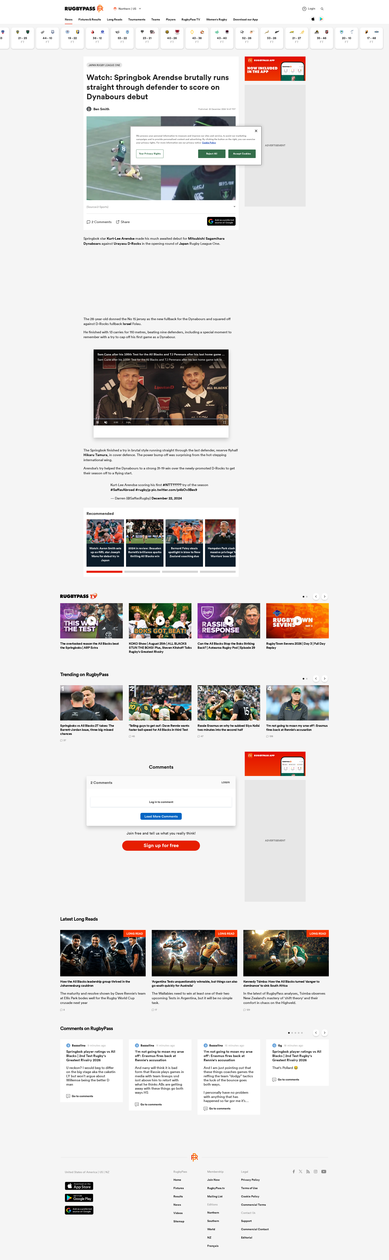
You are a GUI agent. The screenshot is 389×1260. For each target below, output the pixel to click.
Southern (213, 1221)
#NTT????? (172, 485)
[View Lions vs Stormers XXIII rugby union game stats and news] (97, 38)
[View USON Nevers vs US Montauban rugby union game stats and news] (22, 38)
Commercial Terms (253, 1205)
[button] (103, 970)
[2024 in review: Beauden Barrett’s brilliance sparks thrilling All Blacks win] (145, 531)
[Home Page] (84, 8)
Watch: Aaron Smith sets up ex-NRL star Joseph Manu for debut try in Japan (105, 554)
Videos (178, 1213)
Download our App (245, 19)
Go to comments (80, 1096)
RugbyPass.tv (216, 1188)
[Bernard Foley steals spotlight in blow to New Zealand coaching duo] (184, 531)
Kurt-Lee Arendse (121, 238)
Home (177, 1180)
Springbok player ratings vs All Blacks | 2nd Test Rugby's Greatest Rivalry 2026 (90, 1055)
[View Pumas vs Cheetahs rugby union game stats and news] (246, 38)
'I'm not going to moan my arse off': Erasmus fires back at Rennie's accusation (159, 1055)
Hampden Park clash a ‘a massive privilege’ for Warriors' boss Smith (224, 552)
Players (170, 19)
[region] (196, 145)
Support (246, 1221)
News (68, 19)
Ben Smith (101, 109)
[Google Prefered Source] (219, 222)
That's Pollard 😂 (285, 1067)
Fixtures (178, 1188)
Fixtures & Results (89, 19)
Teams (155, 19)
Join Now (213, 1180)
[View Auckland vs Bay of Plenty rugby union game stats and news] (72, 38)
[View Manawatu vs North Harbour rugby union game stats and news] (222, 38)
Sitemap (178, 1221)
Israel (127, 324)
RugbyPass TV (191, 19)
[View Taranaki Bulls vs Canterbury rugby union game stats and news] (172, 38)
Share (125, 222)
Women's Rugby (216, 19)
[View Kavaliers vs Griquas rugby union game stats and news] (371, 38)
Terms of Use (249, 1188)
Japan (184, 243)
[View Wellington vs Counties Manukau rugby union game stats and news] (321, 38)
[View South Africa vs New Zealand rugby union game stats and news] (271, 38)
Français (212, 1246)
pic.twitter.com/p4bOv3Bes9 (174, 489)
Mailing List (214, 1196)
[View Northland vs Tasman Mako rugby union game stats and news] (346, 38)
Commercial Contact (255, 1229)
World (211, 1229)
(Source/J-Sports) (97, 207)
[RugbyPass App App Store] (105, 1186)
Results (178, 1196)
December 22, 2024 (167, 498)
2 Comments (102, 222)
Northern (213, 1213)
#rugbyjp (143, 489)
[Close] (256, 130)
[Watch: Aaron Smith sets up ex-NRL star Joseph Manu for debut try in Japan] (105, 531)
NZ (209, 1237)
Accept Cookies (242, 153)
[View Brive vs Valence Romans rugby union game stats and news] (147, 38)
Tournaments (136, 19)
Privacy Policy (250, 1180)
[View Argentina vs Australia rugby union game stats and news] (296, 38)
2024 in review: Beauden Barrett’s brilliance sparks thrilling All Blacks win (144, 552)
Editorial (246, 1237)
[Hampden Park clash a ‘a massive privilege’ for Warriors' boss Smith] (224, 531)
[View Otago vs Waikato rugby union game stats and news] (197, 38)
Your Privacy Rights (150, 153)
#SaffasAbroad (122, 489)
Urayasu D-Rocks (127, 243)
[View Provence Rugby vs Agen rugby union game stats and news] (47, 38)
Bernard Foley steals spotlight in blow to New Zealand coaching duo (184, 552)
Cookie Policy (250, 1196)
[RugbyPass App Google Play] (105, 1198)
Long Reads (114, 19)
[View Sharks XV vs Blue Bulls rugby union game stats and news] (122, 38)
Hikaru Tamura (95, 455)
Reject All (211, 153)
